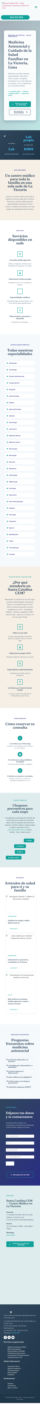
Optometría (12, 495)
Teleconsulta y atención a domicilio (20, 317)
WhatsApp (9, 1147)
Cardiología (12, 370)
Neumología (12, 449)
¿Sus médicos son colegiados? (20, 1077)
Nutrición (11, 462)
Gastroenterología (14, 409)
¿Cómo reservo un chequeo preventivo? (19, 1082)
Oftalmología (12, 482)
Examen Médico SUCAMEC (16, 1351)
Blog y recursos (12, 1387)
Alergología (12, 363)
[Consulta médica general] (20, 254)
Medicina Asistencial (14, 1368)
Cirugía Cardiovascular (15, 376)
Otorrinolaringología (15, 501)
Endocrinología (13, 396)
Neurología (11, 455)
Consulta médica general (20, 260)
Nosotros (10, 1383)
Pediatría (11, 508)
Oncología (11, 488)
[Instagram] (9, 1337)
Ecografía (11, 389)
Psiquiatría (11, 521)
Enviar (10, 1163)
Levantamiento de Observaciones (18, 1355)
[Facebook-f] (5, 1337)
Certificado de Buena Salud (16, 1353)
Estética (10, 402)
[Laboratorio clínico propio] (20, 273)
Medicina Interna (13, 442)
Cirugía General (13, 383)
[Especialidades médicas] (20, 291)
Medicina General (14, 435)
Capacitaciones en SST (15, 1357)
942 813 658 (16, 17)
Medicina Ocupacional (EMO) (17, 1347)
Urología (11, 554)
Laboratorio (12, 429)
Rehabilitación (12, 534)
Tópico (10, 541)
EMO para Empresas (14, 1349)
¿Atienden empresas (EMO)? (19, 1087)
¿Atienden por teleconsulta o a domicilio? (20, 1066)
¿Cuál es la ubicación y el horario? (18, 1060)
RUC (8, 1134)
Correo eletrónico (12, 1154)
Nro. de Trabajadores (13, 1140)
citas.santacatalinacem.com (17, 830)
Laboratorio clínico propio (20, 279)
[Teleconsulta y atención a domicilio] (20, 310)
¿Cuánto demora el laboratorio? (15, 1072)
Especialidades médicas (20, 297)
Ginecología (12, 422)
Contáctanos (12, 1385)
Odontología (12, 475)
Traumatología (13, 547)
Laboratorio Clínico (13, 1366)
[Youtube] (13, 1337)
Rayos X (10, 528)
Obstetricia (11, 468)
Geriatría (11, 416)
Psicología (11, 515)
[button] (36, 7)
